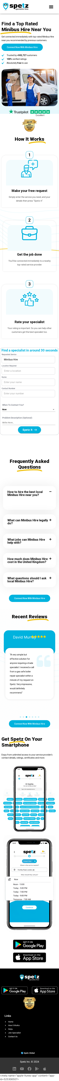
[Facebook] (29, 1069)
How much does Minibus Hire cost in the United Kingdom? (27, 560)
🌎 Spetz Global (28, 1053)
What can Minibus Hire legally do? (27, 521)
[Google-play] (37, 1069)
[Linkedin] (14, 1069)
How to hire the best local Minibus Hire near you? (25, 493)
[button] (51, 6)
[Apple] (45, 1069)
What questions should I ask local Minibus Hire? (26, 579)
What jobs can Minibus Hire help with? (26, 541)
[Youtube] (22, 1069)
